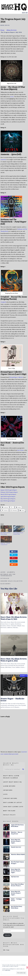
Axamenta (3, 159)
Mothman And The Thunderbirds (8, 575)
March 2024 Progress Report (8, 494)
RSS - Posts (6, 950)
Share (14, 551)
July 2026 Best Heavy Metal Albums (16, 907)
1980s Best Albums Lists (13, 806)
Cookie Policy (7, 970)
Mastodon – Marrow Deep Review (16, 832)
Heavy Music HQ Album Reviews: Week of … (17, 884)
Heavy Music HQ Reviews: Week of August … (15, 841)
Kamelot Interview (16, 847)
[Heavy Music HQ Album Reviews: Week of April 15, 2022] (14, 645)
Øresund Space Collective (16, 377)
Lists (5, 794)
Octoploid (3, 302)
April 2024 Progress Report (8, 496)
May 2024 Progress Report (8, 498)
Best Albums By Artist (12, 802)
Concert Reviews (10, 798)
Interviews (7, 790)
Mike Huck (5, 25)
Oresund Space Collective (11, 581)
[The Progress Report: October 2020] (19, 528)
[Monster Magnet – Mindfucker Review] (14, 685)
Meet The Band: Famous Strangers (17, 862)
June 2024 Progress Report (8, 501)
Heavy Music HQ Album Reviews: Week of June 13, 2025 (14, 618)
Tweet (14, 554)
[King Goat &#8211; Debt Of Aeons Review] (6, 539)
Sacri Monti (20, 450)
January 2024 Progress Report (9, 490)
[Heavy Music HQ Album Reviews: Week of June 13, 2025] (14, 603)
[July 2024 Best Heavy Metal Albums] (6, 528)
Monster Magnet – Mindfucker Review (12, 700)
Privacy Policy (9, 814)
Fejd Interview (15, 876)
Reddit (14, 564)
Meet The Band (9, 810)
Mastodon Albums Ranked (18, 854)
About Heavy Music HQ (12, 782)
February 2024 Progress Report (9, 492)
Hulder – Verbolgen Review (16, 899)
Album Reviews (9, 786)
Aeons (11, 96)
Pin (14, 558)
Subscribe (7, 935)
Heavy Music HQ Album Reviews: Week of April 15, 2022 (14, 660)
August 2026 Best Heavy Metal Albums (17, 825)
